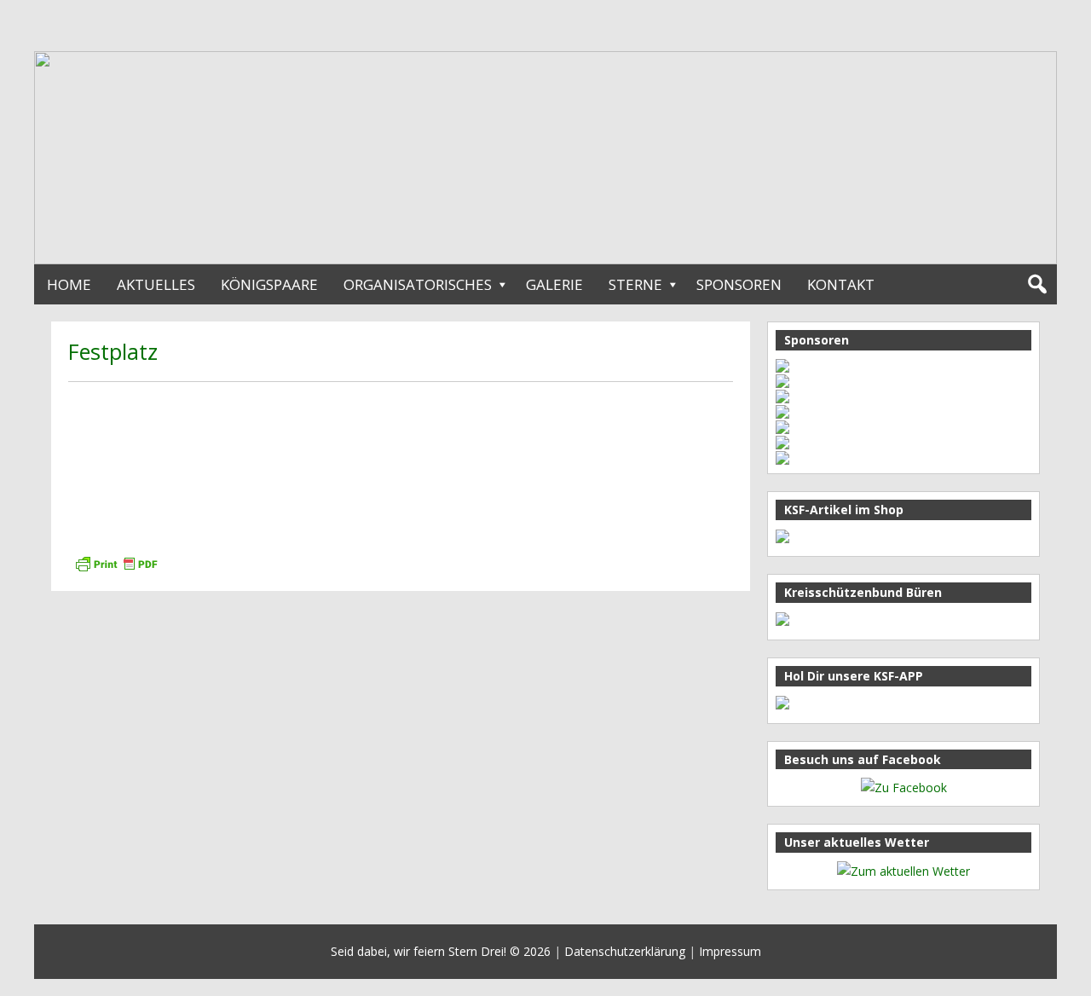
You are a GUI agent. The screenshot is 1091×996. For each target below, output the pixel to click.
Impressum (730, 951)
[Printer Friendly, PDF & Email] (116, 562)
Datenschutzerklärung (624, 951)
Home (69, 284)
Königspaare (269, 284)
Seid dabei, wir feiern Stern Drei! (418, 951)
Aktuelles (156, 284)
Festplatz (113, 351)
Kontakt (841, 284)
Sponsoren (739, 284)
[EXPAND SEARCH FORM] (1037, 284)
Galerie (554, 284)
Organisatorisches (417, 284)
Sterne (635, 284)
